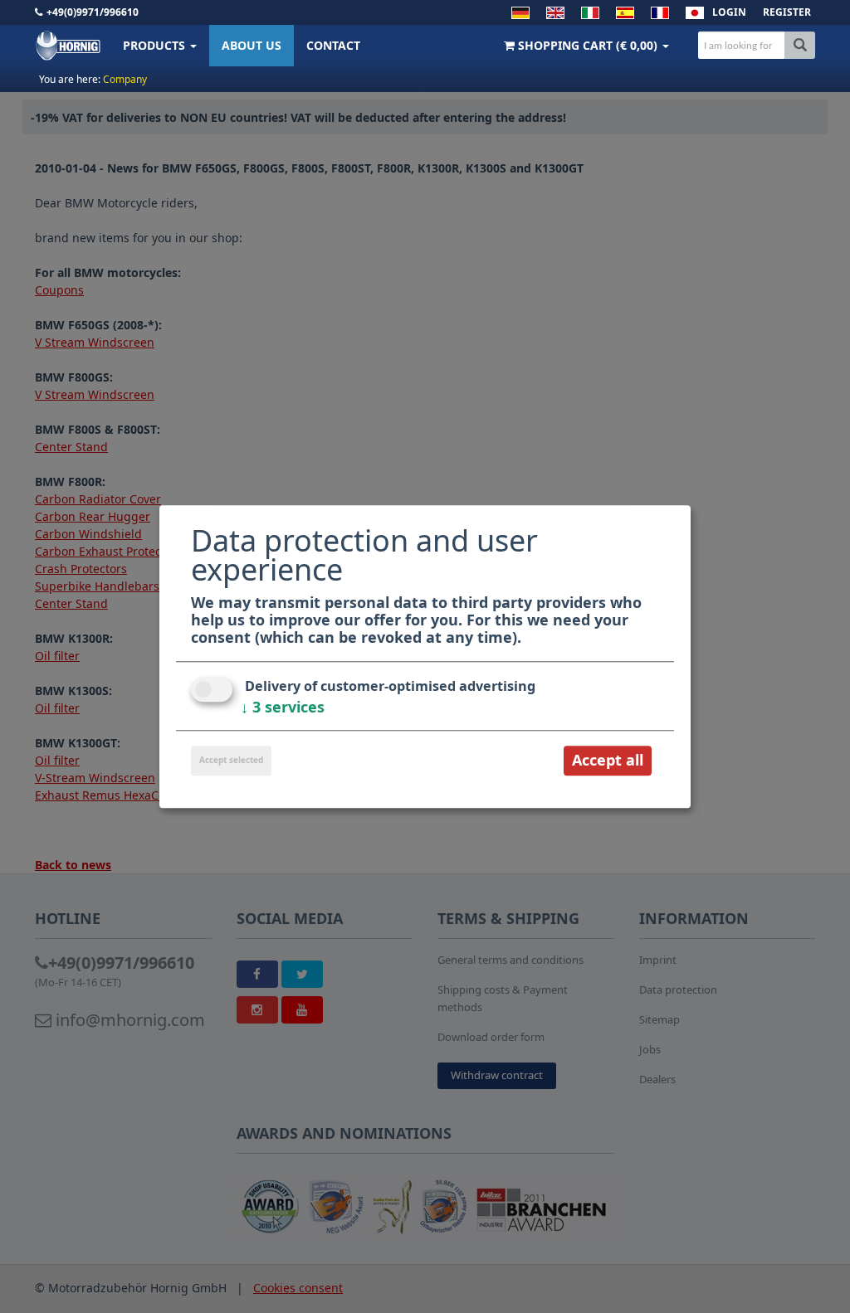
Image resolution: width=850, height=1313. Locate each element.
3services (283, 707)
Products (155, 45)
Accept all (607, 761)
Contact (333, 45)
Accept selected (231, 760)
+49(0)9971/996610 (92, 12)
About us (251, 45)
